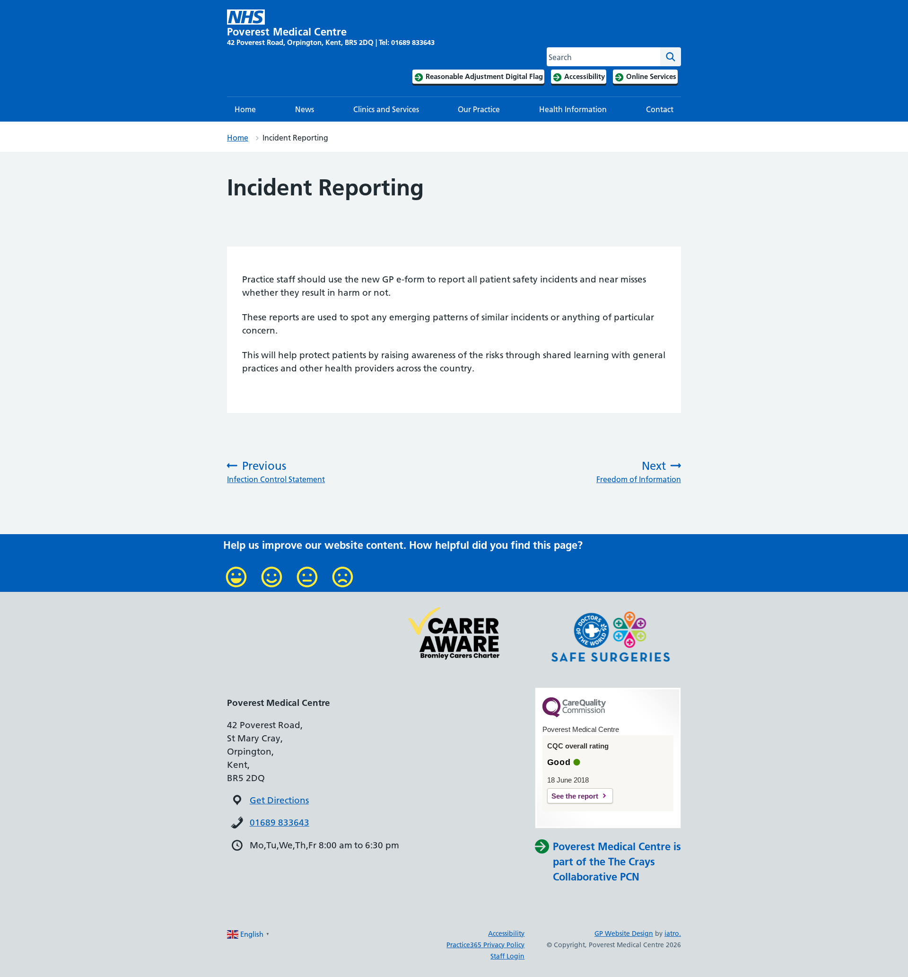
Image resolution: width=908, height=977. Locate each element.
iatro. (672, 933)
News (304, 109)
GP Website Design (623, 933)
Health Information (573, 109)
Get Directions (279, 800)
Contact (659, 109)
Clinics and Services (386, 109)
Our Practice (479, 109)
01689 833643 (279, 822)
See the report (574, 796)
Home (245, 109)
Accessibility (506, 933)
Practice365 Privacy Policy (485, 945)
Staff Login (507, 956)
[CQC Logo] (574, 715)
